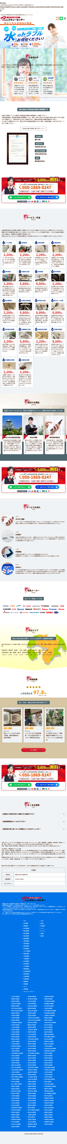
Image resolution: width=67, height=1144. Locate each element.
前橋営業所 (26, 969)
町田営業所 (26, 948)
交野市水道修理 (15, 1029)
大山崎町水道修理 (32, 1077)
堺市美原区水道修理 (49, 1051)
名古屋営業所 (26, 971)
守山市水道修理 (15, 1058)
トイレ (42, 928)
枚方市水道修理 (48, 1027)
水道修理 (42, 926)
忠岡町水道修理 (32, 1013)
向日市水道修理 (32, 1122)
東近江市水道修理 (32, 1010)
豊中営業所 (26, 931)
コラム (25, 986)
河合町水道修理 (48, 1072)
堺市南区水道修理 (16, 1046)
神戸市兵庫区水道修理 (17, 1077)
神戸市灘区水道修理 (49, 1036)
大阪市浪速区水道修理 (17, 1070)
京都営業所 (26, 941)
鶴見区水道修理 (32, 1025)
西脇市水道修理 (48, 1112)
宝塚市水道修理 (15, 1036)
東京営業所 (26, 946)
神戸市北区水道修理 (16, 1008)
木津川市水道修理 (32, 1079)
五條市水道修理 (15, 1041)
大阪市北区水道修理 (33, 1067)
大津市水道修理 (15, 1018)
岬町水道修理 (31, 1107)
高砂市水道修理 (32, 1058)
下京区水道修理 (15, 996)
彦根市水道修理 (32, 1036)
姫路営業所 (26, 938)
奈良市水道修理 (15, 1098)
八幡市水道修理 (15, 1079)
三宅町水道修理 (48, 1046)
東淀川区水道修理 (49, 1107)
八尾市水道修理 (48, 1074)
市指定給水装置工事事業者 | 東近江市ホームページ (33, 128)
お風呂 (42, 933)
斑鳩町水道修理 (32, 1098)
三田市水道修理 (32, 1003)
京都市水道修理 (32, 1088)
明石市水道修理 (15, 1048)
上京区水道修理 (15, 1027)
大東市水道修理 (15, 1051)
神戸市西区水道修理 (49, 1079)
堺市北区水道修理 (16, 1110)
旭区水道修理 (47, 1081)
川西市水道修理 (15, 1096)
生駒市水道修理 (15, 1062)
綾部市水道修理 (15, 1086)
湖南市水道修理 (15, 1117)
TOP (24, 921)
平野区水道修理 (48, 1105)
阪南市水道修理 (48, 1058)
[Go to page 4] (33, 97)
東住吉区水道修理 (49, 1100)
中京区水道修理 (15, 1055)
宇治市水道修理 (32, 1096)
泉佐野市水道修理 (16, 1119)
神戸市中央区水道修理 (17, 1010)
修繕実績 (25, 984)
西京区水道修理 (48, 1060)
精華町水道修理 (15, 999)
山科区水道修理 (15, 1103)
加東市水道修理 (32, 1126)
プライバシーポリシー (29, 991)
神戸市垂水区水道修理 (50, 1010)
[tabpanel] (12, 725)
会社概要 (25, 923)
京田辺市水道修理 (16, 1003)
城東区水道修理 (32, 1086)
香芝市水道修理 (32, 1041)
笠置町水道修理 (48, 1117)
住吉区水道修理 (32, 1015)
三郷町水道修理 (32, 1114)
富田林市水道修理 (32, 1070)
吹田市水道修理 (32, 996)
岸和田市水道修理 (49, 1103)
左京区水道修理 (15, 1032)
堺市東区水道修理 (49, 1003)
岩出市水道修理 (32, 1062)
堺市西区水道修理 (49, 1119)
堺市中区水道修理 (32, 1091)
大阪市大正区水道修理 (33, 1018)
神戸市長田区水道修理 (33, 1053)
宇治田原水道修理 (49, 996)
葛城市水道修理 (15, 1013)
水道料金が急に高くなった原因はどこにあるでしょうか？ (21, 829)
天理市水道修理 (15, 1015)
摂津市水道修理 (48, 1065)
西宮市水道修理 (48, 1032)
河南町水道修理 (32, 1074)
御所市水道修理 (15, 1039)
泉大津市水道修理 (49, 1006)
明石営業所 (26, 936)
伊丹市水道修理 (48, 1039)
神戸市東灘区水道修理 (50, 1093)
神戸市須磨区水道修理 (33, 1110)
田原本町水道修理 (32, 1072)
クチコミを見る (47, 73)
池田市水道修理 (15, 1020)
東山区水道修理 (48, 1055)
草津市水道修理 (15, 1112)
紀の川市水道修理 (16, 1067)
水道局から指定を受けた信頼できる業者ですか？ (18, 814)
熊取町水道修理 (48, 999)
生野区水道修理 (32, 1119)
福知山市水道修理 (49, 1044)
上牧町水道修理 (15, 1044)
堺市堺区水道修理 (49, 1091)
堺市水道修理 (31, 1117)
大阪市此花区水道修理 (50, 1048)
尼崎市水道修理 (48, 1110)
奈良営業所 (26, 943)
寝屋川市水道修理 (49, 1034)
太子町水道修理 (32, 1046)
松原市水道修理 (48, 1053)
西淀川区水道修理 (32, 1006)
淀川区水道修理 (32, 1103)
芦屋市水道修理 (32, 1093)
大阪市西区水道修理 (33, 1039)
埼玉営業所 (26, 963)
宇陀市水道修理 (48, 1029)
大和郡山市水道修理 (49, 1070)
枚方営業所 (26, 928)
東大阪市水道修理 (32, 999)
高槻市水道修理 (32, 1060)
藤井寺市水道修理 (16, 1091)
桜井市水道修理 (32, 1112)
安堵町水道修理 (32, 1032)
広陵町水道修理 (15, 1126)
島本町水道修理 (32, 1048)
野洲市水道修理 (32, 1044)
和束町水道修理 (32, 1084)
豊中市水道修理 (48, 1096)
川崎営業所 (26, 956)
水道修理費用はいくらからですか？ (14, 821)
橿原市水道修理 (48, 1088)
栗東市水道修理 (32, 1105)
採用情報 (25, 989)
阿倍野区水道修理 (32, 1124)
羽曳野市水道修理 (49, 1098)
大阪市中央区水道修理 (50, 1022)
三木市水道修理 (32, 1034)
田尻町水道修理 (15, 1034)
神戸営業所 (26, 933)
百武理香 (50, 78)
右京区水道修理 (15, 1105)
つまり (42, 921)
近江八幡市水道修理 (16, 1084)
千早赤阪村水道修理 (49, 1001)
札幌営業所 (26, 979)
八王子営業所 (26, 951)
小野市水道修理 (48, 1077)
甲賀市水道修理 (15, 1060)
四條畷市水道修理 (49, 1122)
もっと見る (33, 750)
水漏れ (42, 923)
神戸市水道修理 (15, 1081)
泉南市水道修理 (32, 1051)
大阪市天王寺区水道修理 (34, 1020)
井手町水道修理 (15, 1025)
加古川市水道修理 (16, 1124)
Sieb (34, 78)
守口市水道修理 (32, 1001)
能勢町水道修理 (15, 1114)
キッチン (42, 931)
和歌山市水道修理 (16, 1065)
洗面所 (42, 936)
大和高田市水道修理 (16, 1022)
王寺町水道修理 (15, 1072)
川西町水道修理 (48, 1008)
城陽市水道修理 (32, 1055)
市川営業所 (26, 961)
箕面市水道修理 (32, 1027)
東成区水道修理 (15, 1088)
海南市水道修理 (48, 1020)
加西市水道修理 (48, 1062)
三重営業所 (26, 976)
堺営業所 (25, 926)
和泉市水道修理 (15, 1093)
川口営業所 (26, 966)
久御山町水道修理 (32, 1029)
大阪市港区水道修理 (49, 1067)
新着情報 (25, 981)
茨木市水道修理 (15, 1122)
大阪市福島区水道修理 (17, 1053)
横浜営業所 (26, 953)
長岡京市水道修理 (49, 1041)
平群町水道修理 (15, 1100)
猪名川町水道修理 (32, 1022)
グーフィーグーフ (22, 78)
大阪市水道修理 (32, 1100)
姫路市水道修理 (15, 1006)
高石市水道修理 (48, 1025)
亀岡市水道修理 (32, 1008)
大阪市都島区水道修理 (50, 1086)
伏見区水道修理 (48, 1124)
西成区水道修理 (48, 1114)
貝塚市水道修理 (32, 1065)
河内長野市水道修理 (49, 1013)
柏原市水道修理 (15, 1001)
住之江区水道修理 (49, 1084)
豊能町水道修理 (48, 1018)
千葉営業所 (26, 958)
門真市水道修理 (32, 1081)
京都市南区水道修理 (16, 1107)
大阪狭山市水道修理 (49, 1015)
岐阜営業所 (26, 974)
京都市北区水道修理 (16, 1074)
